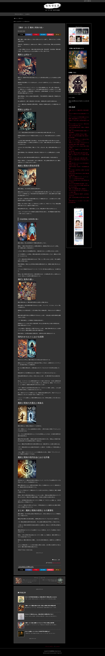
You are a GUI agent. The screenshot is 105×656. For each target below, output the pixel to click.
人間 (59, 559)
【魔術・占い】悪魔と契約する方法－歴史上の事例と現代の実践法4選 (40, 605)
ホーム (16, 18)
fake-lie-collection (56, 562)
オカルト (21, 18)
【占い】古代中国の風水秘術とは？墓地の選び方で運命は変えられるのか (41, 597)
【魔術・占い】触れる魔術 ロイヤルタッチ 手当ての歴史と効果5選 (39, 622)
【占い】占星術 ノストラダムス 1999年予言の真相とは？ (37, 631)
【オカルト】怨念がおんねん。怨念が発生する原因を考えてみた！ (39, 614)
